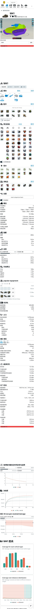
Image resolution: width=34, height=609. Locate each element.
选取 (31, 42)
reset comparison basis (17, 197)
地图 (10, 7)
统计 (18, 7)
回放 (14, 7)
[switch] (1, 120)
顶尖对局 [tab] (16, 87)
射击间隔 (2, 467)
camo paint (7, 120)
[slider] (10, 253)
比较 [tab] (24, 87)
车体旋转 (19, 470)
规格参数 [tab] (4, 87)
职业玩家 (6, 283)
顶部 (32, 91)
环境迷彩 (19, 251)
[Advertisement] (17, 64)
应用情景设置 (7, 161)
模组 (22, 7)
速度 (1, 470)
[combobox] (5, 2)
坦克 (7, 7)
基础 (18, 91)
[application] (17, 480)
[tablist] (13, 86)
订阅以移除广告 (4, 46)
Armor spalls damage (6, 516)
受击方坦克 (3, 40)
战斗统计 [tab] (10, 87)
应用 (13, 288)
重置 (32, 104)
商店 (26, 7)
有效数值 (6, 200)
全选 (20, 124)
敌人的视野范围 (4, 251)
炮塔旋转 (19, 467)
